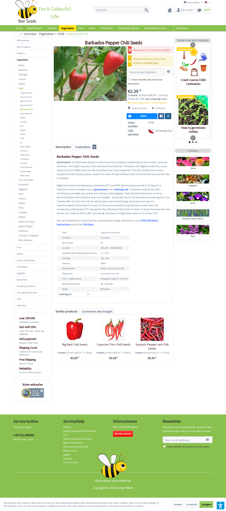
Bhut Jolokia (25, 146)
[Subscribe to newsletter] (207, 439)
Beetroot (23, 69)
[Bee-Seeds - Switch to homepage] (26, 12)
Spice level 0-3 (26, 97)
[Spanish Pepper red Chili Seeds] (152, 329)
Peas (21, 207)
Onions (22, 203)
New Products (24, 46)
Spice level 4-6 (26, 101)
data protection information (195, 446)
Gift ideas (21, 305)
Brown (23, 134)
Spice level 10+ (26, 113)
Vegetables (22, 59)
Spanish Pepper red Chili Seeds (152, 346)
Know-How (22, 279)
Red (21, 126)
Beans (22, 65)
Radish (22, 216)
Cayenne (24, 150)
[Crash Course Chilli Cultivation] (193, 62)
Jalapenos (24, 159)
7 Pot (22, 138)
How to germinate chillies (193, 130)
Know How (182, 28)
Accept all (191, 504)
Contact (67, 426)
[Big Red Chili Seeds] (74, 329)
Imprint (66, 454)
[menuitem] (122, 10)
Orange (23, 121)
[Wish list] (170, 10)
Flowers (21, 53)
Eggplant (23, 189)
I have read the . (188, 446)
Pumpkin (23, 212)
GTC (65, 434)
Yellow (22, 117)
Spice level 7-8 (26, 105)
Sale (19, 299)
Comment (160, 108)
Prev (193, 45)
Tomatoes (23, 230)
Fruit (19, 247)
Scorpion (23, 163)
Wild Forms (24, 175)
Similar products (66, 311)
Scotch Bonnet (26, 167)
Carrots (22, 79)
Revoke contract (123, 433)
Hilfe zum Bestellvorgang (125, 426)
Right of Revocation (73, 442)
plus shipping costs (156, 98)
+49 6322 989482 (23, 435)
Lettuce (22, 198)
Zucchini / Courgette (29, 235)
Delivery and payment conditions (79, 430)
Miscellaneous (26, 240)
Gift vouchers (23, 40)
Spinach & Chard (27, 221)
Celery (22, 83)
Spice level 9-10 (26, 109)
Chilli (21, 88)
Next (193, 138)
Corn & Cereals (26, 179)
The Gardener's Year (27, 292)
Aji (21, 142)
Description (63, 147)
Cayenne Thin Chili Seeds (113, 344)
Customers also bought (97, 311)
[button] (220, 505)
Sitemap (67, 458)
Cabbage (23, 74)
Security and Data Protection (77, 438)
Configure (206, 504)
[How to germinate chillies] (193, 110)
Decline (178, 504)
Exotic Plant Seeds (26, 260)
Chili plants (22, 266)
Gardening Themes (26, 286)
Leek (21, 193)
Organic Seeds (26, 93)
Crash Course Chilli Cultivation (193, 82)
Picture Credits (70, 462)
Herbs (20, 253)
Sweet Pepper (25, 171)
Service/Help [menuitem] (193, 2)
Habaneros (24, 155)
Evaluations (85, 147)
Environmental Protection (75, 446)
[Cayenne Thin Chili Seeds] (113, 329)
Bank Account (70, 450)
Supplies (21, 273)
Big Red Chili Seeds (75, 344)
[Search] (146, 10)
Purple (22, 130)
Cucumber (24, 184)
